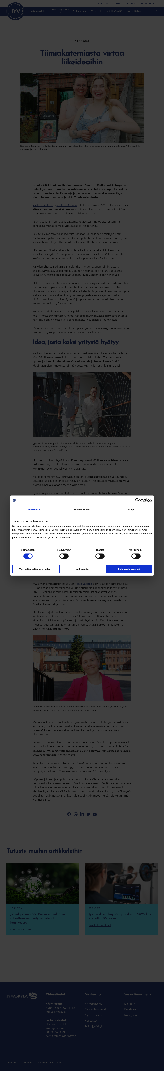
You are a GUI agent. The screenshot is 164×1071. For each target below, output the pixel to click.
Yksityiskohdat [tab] (82, 509)
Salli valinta (82, 569)
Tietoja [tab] (130, 509)
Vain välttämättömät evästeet (35, 569)
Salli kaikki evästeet (129, 569)
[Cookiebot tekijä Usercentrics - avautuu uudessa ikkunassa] (138, 500)
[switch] (64, 556)
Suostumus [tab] (34, 509)
